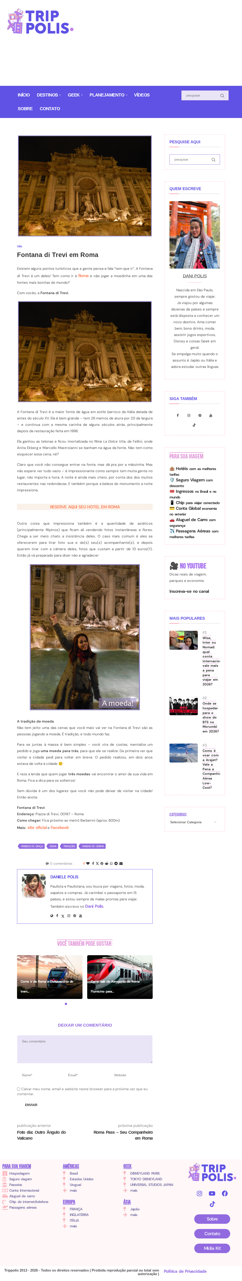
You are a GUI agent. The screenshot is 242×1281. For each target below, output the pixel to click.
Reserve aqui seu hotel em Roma (85, 507)
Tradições (69, 846)
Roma (83, 276)
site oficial (36, 827)
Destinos (47, 94)
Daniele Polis (64, 877)
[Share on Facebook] (93, 863)
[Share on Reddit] (106, 863)
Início (24, 94)
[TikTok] (212, 1204)
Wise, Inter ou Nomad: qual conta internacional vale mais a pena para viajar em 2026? (211, 661)
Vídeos (142, 94)
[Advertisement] (162, 45)
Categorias (177, 815)
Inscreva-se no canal (189, 591)
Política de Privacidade (185, 1271)
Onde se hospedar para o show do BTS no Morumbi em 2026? (211, 717)
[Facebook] (178, 415)
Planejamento (107, 94)
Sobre (25, 108)
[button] (23, 980)
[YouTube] (212, 1193)
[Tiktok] (195, 425)
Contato (50, 108)
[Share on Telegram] (115, 863)
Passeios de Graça (32, 846)
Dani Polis (94, 906)
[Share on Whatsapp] (111, 863)
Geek (74, 94)
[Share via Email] (120, 863)
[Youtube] (211, 415)
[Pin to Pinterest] (101, 863)
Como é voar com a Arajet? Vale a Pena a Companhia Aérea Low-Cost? (211, 769)
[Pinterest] (201, 415)
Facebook (60, 827)
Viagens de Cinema (93, 846)
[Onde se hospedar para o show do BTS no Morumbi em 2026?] (183, 705)
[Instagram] (189, 415)
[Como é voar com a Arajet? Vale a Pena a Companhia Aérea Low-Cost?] (183, 753)
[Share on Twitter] (97, 863)
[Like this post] (87, 863)
